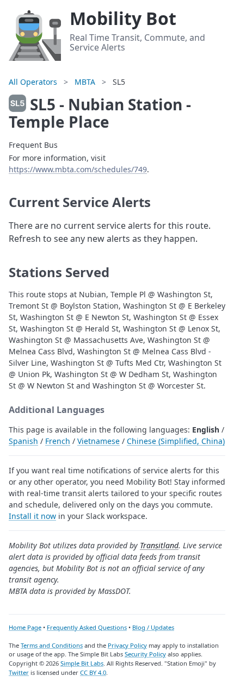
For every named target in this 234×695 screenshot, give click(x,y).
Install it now (32, 516)
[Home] (35, 34)
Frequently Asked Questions (87, 627)
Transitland (159, 545)
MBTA (85, 82)
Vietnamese (98, 441)
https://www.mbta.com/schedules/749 (78, 169)
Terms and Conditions (52, 645)
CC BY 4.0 (93, 672)
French (57, 441)
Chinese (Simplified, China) (176, 441)
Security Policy (145, 654)
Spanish (23, 441)
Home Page (25, 627)
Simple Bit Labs (81, 663)
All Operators (33, 82)
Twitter (19, 672)
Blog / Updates (153, 627)
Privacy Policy (127, 645)
